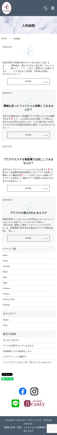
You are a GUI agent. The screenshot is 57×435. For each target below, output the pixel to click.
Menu (5, 272)
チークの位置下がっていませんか (18, 346)
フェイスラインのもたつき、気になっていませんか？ (27, 362)
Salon (5, 261)
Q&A (5, 283)
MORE (28, 81)
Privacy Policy (9, 299)
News (5, 325)
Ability (6, 320)
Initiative (6, 288)
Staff (5, 277)
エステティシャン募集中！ (15, 357)
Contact (6, 294)
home (5, 255)
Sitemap (6, 305)
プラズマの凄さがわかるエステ (28, 212)
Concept (6, 266)
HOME (4, 39)
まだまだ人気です (11, 340)
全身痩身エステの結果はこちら (17, 351)
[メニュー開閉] (52, 8)
